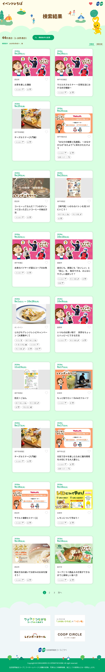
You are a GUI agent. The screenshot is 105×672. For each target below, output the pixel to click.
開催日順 (99, 44)
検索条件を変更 (44, 37)
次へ (60, 592)
